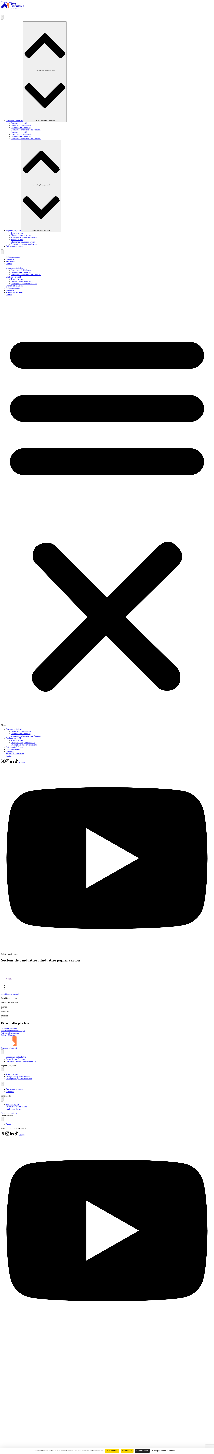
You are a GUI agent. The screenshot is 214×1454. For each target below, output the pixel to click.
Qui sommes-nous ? (13, 288)
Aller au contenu (7, 2)
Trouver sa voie (17, 233)
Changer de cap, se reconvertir (23, 235)
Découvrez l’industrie (19, 123)
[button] (107, 512)
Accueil (9, 979)
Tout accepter (112, 1451)
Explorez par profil (13, 277)
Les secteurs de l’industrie (21, 125)
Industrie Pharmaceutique (11, 1035)
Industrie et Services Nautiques (13, 1031)
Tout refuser (127, 1451)
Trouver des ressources (15, 292)
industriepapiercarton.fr (10, 994)
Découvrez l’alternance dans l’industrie (26, 130)
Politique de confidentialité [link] (163, 1451)
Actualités (10, 290)
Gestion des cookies (9, 1113)
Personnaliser (142, 1451)
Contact (9, 295)
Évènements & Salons (14, 286)
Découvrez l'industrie (9, 1048)
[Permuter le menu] (2, 17)
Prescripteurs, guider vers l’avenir (24, 237)
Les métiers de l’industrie (20, 127)
